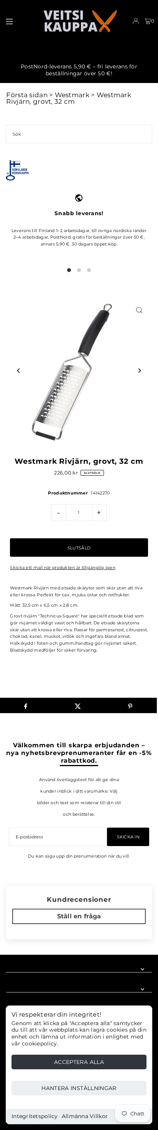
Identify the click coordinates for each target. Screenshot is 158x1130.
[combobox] (79, 134)
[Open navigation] (19, 21)
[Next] (139, 370)
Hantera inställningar (78, 1088)
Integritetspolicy (35, 1116)
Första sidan (26, 95)
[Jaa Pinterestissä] (130, 705)
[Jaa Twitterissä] (78, 705)
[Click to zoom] (139, 310)
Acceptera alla (79, 1062)
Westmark (72, 95)
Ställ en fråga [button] (79, 916)
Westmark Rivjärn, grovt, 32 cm (68, 98)
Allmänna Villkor (85, 1116)
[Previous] (18, 370)
